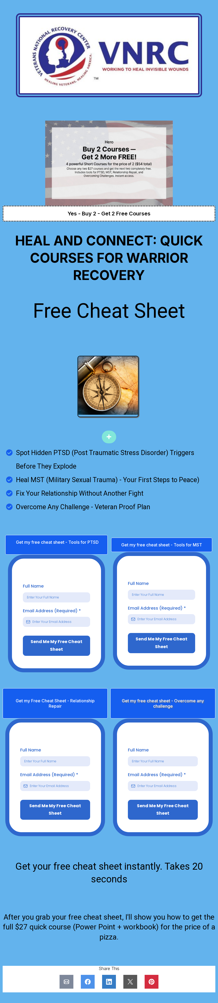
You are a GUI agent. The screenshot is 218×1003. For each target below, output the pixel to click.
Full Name (33, 586)
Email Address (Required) (52, 611)
